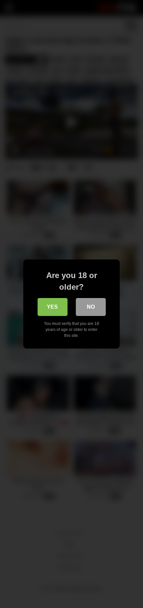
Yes (52, 307)
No (91, 307)
